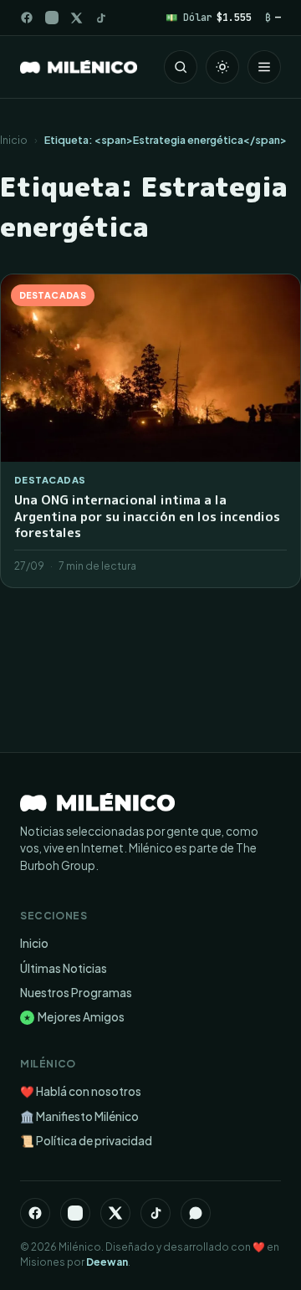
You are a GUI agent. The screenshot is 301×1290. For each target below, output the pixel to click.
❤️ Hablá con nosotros (80, 1091)
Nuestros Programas (76, 992)
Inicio (14, 139)
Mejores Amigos (74, 1017)
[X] (115, 1213)
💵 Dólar (209, 17)
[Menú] (264, 67)
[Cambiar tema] (222, 67)
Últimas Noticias (63, 968)
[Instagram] (52, 17)
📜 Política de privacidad (86, 1141)
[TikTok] (100, 18)
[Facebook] (26, 17)
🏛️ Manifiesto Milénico (79, 1116)
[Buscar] (180, 67)
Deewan (107, 1262)
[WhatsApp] (196, 1213)
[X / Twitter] (76, 18)
